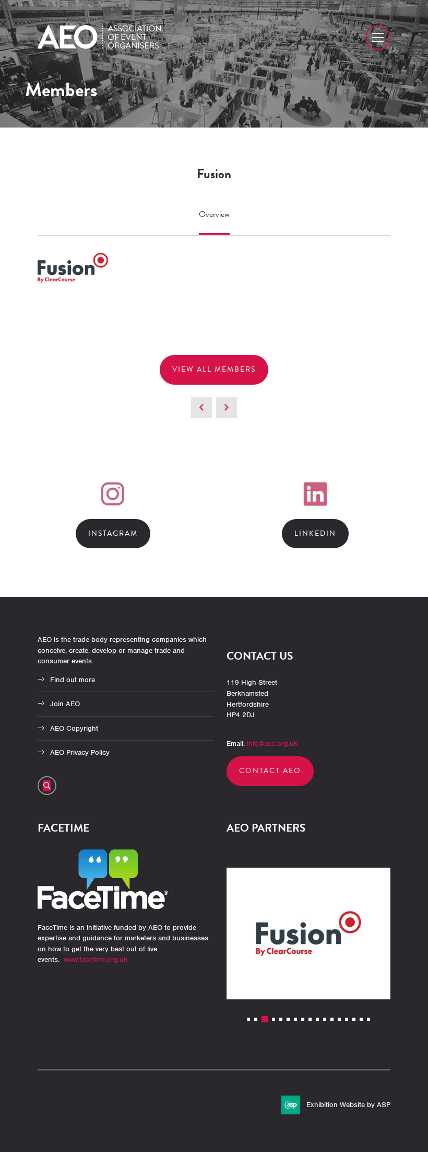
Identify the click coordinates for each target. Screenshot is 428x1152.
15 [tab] (353, 1019)
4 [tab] (273, 1019)
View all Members (214, 369)
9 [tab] (310, 1019)
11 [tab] (324, 1019)
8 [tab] (302, 1019)
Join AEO (65, 703)
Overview (214, 214)
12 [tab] (332, 1019)
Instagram (113, 533)
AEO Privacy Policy (80, 752)
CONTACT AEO (270, 770)
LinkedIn (315, 533)
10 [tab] (317, 1019)
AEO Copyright (74, 728)
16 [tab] (361, 1019)
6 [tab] (288, 1019)
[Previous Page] (201, 407)
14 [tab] (346, 1019)
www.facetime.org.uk (95, 959)
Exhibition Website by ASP (348, 1104)
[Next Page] (226, 407)
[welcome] (99, 46)
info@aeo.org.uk (272, 743)
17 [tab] (368, 1019)
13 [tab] (339, 1019)
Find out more (72, 679)
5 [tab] (280, 1019)
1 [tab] (248, 1019)
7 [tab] (295, 1019)
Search (47, 785)
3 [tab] (264, 1019)
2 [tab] (255, 1019)
